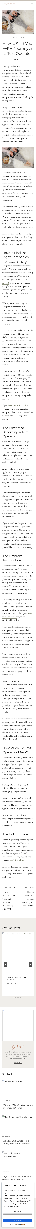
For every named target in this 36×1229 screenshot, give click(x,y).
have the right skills (17, 405)
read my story (18, 1062)
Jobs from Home (18, 38)
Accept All (18, 1220)
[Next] (30, 964)
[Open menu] (32, 3)
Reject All (17, 1216)
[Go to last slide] (5, 964)
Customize (18, 1212)
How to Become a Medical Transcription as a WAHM (28, 897)
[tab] (15, 997)
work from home (18, 860)
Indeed (5, 283)
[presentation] (18, 951)
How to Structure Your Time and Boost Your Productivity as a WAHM (9, 899)
